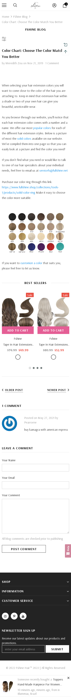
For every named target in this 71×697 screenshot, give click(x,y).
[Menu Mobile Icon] (4, 5)
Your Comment (11, 495)
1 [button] (30, 368)
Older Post (14, 390)
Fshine (18, 338)
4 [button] (41, 368)
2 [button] (34, 368)
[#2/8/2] (18, 357)
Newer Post (56, 390)
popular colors (42, 128)
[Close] (68, 677)
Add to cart (17, 330)
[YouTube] (23, 616)
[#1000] (53, 357)
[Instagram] (5, 616)
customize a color (31, 263)
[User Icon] (54, 5)
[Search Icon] (15, 5)
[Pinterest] (14, 616)
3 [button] (37, 368)
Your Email (8, 477)
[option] (18, 326)
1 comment (52, 63)
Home (5, 16)
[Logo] (36, 5)
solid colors (24, 138)
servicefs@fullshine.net (53, 170)
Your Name (9, 460)
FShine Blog (20, 16)
